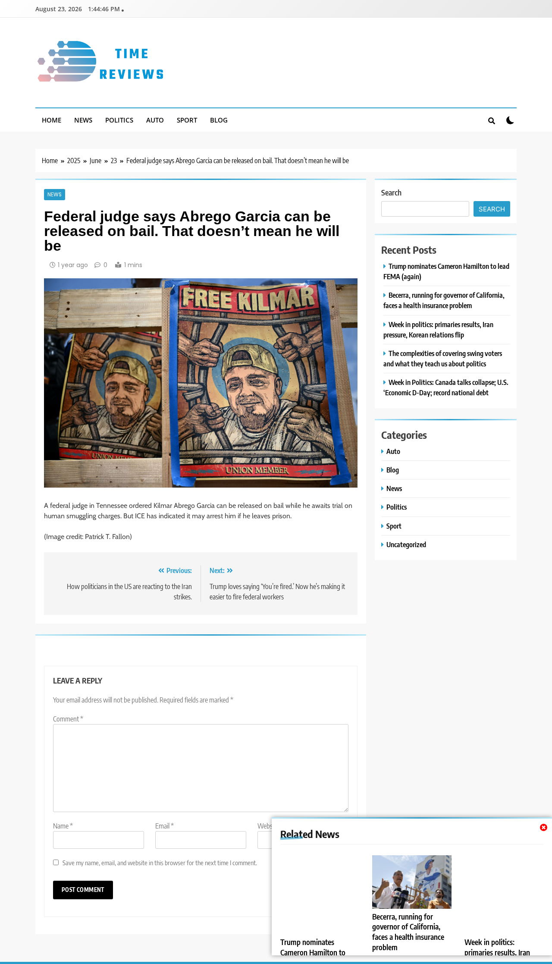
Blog (219, 120)
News (83, 120)
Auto (155, 120)
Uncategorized (406, 544)
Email (164, 826)
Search (391, 192)
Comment (68, 719)
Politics (119, 120)
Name (63, 826)
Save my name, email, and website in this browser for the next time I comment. (160, 862)
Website (268, 826)
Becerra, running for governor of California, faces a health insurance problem (408, 932)
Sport (187, 120)
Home (51, 120)
